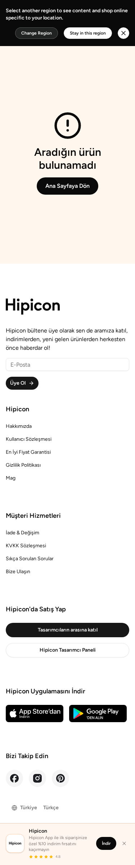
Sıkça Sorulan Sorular (30, 559)
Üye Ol (18, 383)
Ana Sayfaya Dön (67, 185)
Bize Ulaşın (18, 572)
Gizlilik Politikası (23, 465)
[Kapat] (124, 843)
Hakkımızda (19, 426)
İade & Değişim (22, 533)
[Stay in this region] (123, 33)
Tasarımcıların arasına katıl (68, 630)
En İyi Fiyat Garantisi (28, 452)
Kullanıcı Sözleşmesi (28, 439)
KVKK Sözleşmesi (26, 546)
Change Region (36, 33)
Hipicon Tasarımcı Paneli (68, 650)
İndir (106, 843)
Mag (10, 478)
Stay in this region (88, 33)
